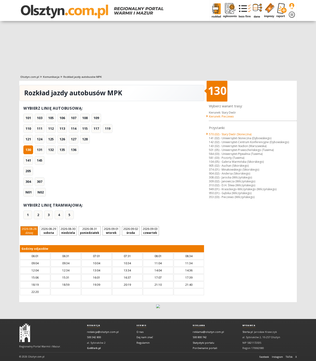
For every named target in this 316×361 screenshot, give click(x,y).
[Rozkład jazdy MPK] (215, 10)
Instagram (277, 356)
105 (51, 118)
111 (39, 128)
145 (39, 160)
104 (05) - (236, 162)
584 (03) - (236, 154)
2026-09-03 (150, 231)
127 (73, 139)
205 (28, 171)
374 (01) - (234, 169)
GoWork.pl (94, 348)
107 (73, 118)
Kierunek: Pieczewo (221, 116)
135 (62, 149)
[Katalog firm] (244, 10)
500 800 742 (200, 337)
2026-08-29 (48, 231)
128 (85, 139)
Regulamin (143, 342)
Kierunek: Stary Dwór (222, 112)
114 (73, 128)
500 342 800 (94, 337)
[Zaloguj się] (292, 6)
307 (39, 181)
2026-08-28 (29, 231)
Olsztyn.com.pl (29, 76)
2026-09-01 (111, 231)
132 (51, 149)
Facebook (264, 356)
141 (28, 160)
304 (28, 181)
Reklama (199, 325)
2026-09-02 (130, 231)
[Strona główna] (92, 11)
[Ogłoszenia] (229, 10)
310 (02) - (232, 185)
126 (62, 139)
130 (28, 149)
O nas (139, 332)
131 (39, 149)
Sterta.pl (247, 332)
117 (96, 128)
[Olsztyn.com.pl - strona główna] (24, 333)
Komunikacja (51, 76)
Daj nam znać (144, 337)
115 (85, 128)
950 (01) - (230, 193)
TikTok (289, 356)
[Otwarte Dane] (256, 10)
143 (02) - (237, 146)
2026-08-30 (68, 231)
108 (85, 118)
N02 (40, 192)
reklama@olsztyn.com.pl (208, 332)
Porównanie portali (205, 348)
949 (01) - (242, 189)
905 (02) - (229, 166)
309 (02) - (232, 181)
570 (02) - (230, 134)
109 (96, 118)
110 (28, 128)
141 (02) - (240, 138)
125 (51, 139)
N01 (28, 192)
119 (107, 128)
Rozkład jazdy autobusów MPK (82, 76)
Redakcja (93, 325)
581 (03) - (226, 158)
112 (51, 128)
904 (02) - (229, 173)
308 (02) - (230, 177)
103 (39, 118)
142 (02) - (249, 142)
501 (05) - (241, 150)
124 (39, 139)
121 (28, 139)
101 (28, 118)
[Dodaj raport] (280, 10)
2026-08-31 (89, 231)
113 (62, 128)
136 (73, 149)
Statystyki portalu (203, 342)
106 (62, 118)
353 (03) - (231, 197)
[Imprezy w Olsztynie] (268, 10)
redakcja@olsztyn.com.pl (103, 332)
